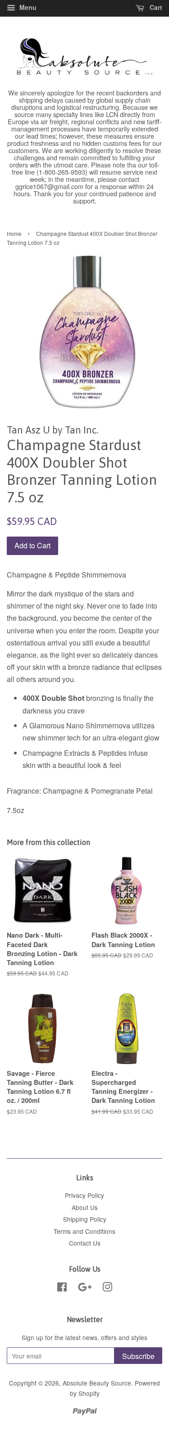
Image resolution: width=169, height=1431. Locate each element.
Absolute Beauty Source (97, 1382)
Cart (155, 7)
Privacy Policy (84, 1195)
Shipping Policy (84, 1218)
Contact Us (84, 1242)
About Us (85, 1207)
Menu (27, 7)
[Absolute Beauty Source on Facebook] (62, 1288)
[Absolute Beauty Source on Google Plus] (84, 1288)
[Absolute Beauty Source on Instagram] (107, 1288)
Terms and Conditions (84, 1231)
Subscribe (138, 1356)
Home (14, 233)
